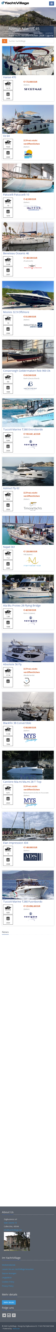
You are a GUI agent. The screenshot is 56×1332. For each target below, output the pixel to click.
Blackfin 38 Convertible (17, 723)
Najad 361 (9, 547)
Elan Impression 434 (15, 843)
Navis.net (16, 1328)
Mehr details (9, 1302)
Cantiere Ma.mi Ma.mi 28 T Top (22, 781)
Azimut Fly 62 (11, 488)
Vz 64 (6, 136)
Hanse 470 (9, 77)
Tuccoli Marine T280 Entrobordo (23, 429)
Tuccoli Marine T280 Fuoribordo (22, 901)
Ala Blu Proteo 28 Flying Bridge (22, 605)
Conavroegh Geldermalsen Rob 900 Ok (26, 370)
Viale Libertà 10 (10, 1223)
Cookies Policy (8, 1282)
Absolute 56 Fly (12, 664)
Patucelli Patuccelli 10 (16, 194)
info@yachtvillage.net (13, 1230)
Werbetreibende (8, 1265)
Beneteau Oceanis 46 (16, 253)
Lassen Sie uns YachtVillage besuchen (18, 1269)
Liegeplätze (7, 1277)
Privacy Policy (7, 1286)
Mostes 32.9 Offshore (16, 312)
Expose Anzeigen (9, 1273)
